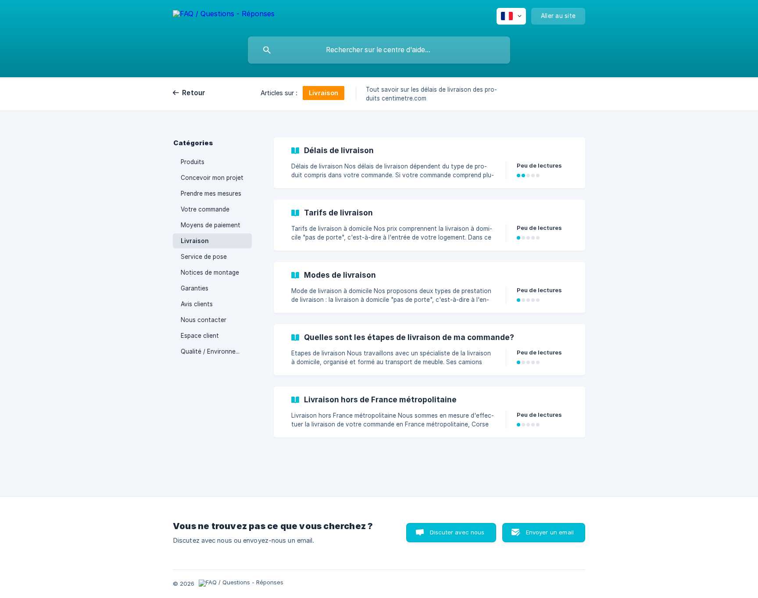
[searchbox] (379, 50)
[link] (429, 162)
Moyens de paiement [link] (210, 225)
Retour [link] (194, 93)
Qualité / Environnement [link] (215, 351)
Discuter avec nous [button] (457, 532)
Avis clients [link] (197, 304)
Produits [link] (192, 161)
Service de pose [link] (204, 256)
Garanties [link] (194, 288)
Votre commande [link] (205, 209)
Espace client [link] (200, 335)
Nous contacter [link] (203, 319)
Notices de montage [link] (210, 272)
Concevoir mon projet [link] (212, 177)
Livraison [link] (195, 240)
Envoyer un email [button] (550, 532)
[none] (224, 15)
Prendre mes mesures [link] (211, 193)
